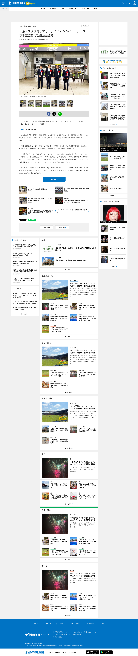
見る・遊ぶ (53, 8)
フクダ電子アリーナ (43, 39)
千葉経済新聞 (16, 3)
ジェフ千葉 (23, 39)
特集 (95, 8)
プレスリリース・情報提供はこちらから (85, 632)
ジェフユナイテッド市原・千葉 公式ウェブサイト (72, 211)
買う (63, 8)
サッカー (30, 39)
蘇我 (36, 39)
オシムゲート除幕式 (30, 129)
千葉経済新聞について (61, 632)
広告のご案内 (58, 637)
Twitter (128, 3)
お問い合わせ (77, 634)
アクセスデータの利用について (63, 634)
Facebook (123, 3)
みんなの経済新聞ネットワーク (34, 652)
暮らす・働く (73, 8)
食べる (43, 8)
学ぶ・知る (85, 8)
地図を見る (54, 179)
